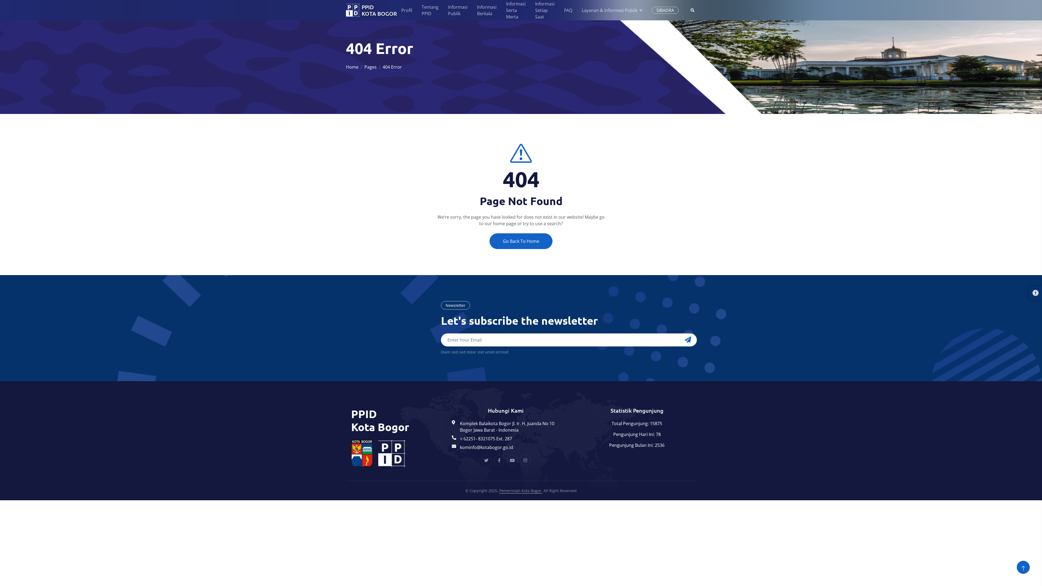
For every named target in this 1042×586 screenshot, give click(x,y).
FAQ (568, 10)
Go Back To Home (521, 241)
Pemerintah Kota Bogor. (520, 490)
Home (352, 67)
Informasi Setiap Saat (545, 10)
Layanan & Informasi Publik (609, 10)
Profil (406, 10)
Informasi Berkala (487, 10)
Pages (370, 67)
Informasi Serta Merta (516, 10)
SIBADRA (665, 10)
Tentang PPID (430, 10)
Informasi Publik (458, 10)
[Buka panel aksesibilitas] (1035, 293)
